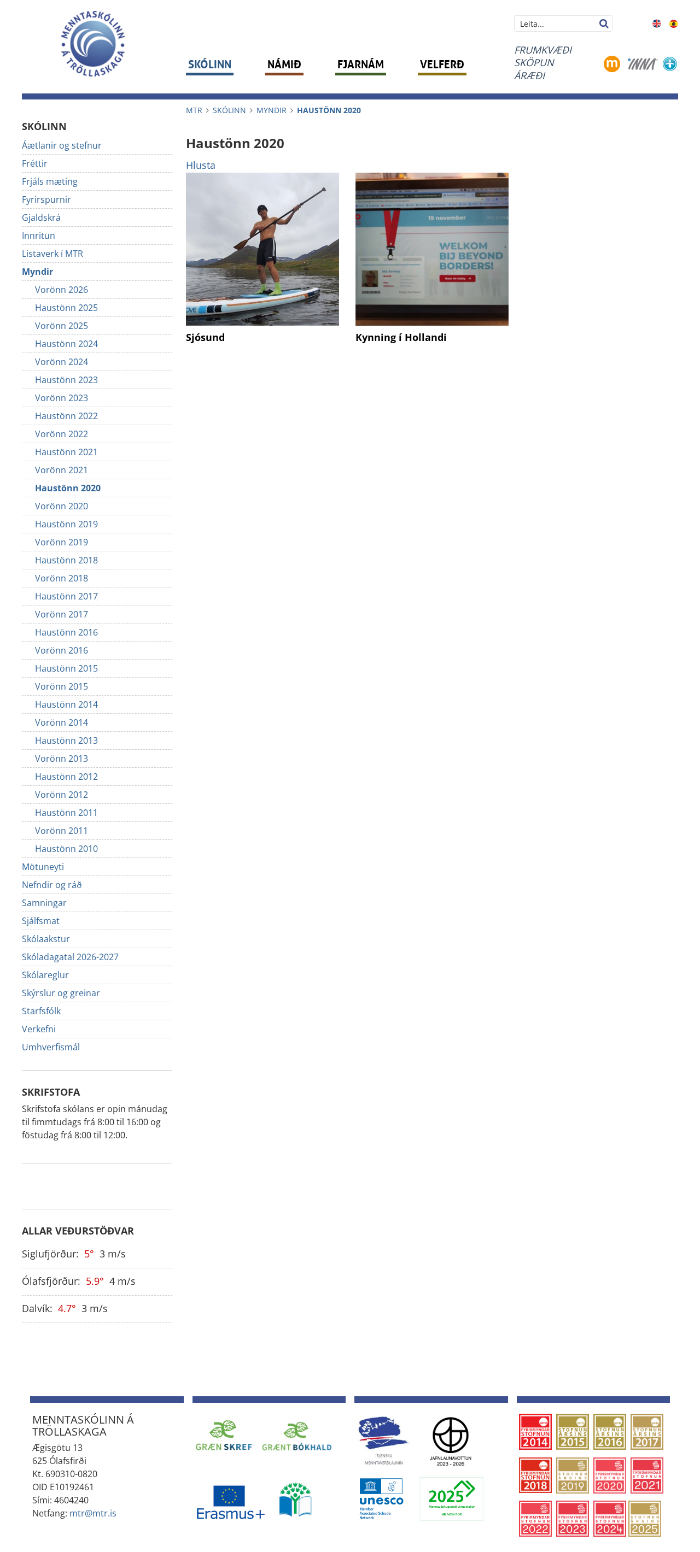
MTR (194, 110)
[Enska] (656, 22)
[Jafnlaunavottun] (450, 1440)
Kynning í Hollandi (401, 337)
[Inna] (642, 62)
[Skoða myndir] (262, 249)
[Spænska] (673, 22)
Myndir (271, 110)
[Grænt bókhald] (296, 1435)
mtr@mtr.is (92, 1513)
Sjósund (205, 337)
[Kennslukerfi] (612, 62)
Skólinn (229, 110)
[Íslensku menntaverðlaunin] (383, 1440)
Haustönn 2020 (329, 110)
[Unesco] (381, 1498)
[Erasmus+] (230, 1499)
